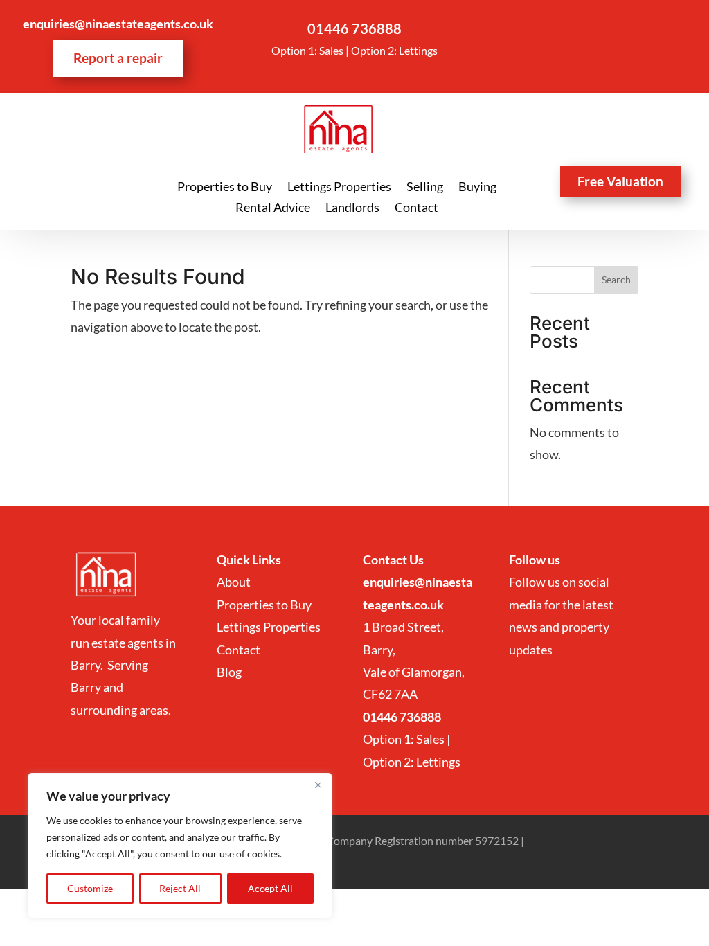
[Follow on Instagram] (604, 28)
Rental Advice (272, 208)
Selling (424, 187)
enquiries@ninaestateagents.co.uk (118, 23)
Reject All (180, 888)
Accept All (270, 888)
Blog (229, 671)
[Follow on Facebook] (577, 28)
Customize (90, 888)
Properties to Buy (224, 187)
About (235, 581)
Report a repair (118, 58)
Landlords (352, 208)
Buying (477, 187)
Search (616, 279)
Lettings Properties (339, 187)
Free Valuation (620, 181)
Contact (416, 208)
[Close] (317, 784)
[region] (180, 845)
